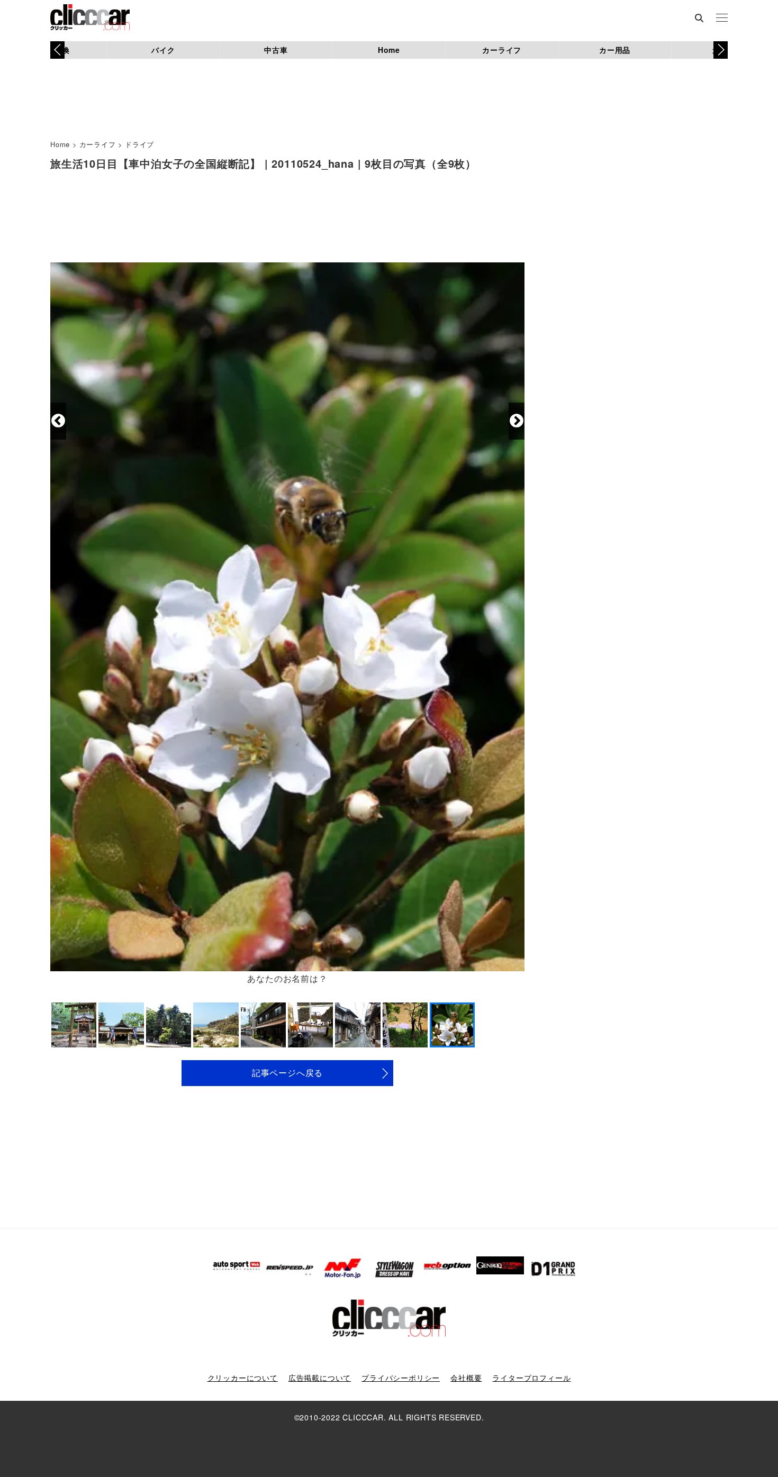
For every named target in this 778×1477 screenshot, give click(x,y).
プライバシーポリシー (400, 1377)
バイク (163, 49)
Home (389, 49)
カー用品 (614, 49)
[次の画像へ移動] (516, 421)
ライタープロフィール (531, 1377)
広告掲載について (319, 1377)
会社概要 (466, 1377)
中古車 (275, 49)
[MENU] (722, 18)
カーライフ (501, 49)
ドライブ (139, 144)
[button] (720, 49)
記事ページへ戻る (287, 1072)
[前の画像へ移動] (58, 421)
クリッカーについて (242, 1377)
